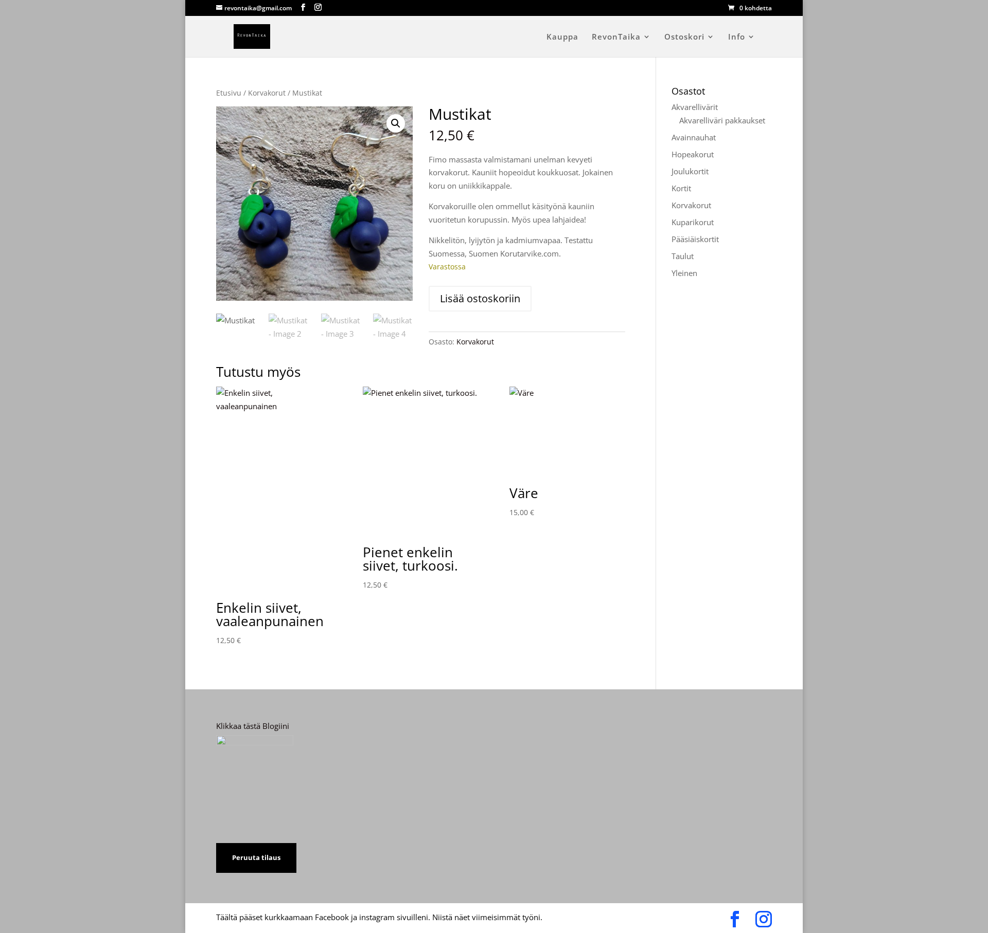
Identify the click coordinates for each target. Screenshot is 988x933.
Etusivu (228, 93)
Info (736, 37)
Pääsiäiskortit (695, 239)
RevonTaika (616, 37)
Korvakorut (267, 93)
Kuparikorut (693, 222)
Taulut (683, 256)
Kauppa (562, 37)
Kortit (681, 188)
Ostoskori (684, 37)
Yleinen (684, 273)
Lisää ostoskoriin (480, 298)
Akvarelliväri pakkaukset (722, 120)
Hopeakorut (693, 154)
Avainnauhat (694, 137)
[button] (395, 123)
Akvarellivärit (695, 107)
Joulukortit (690, 171)
